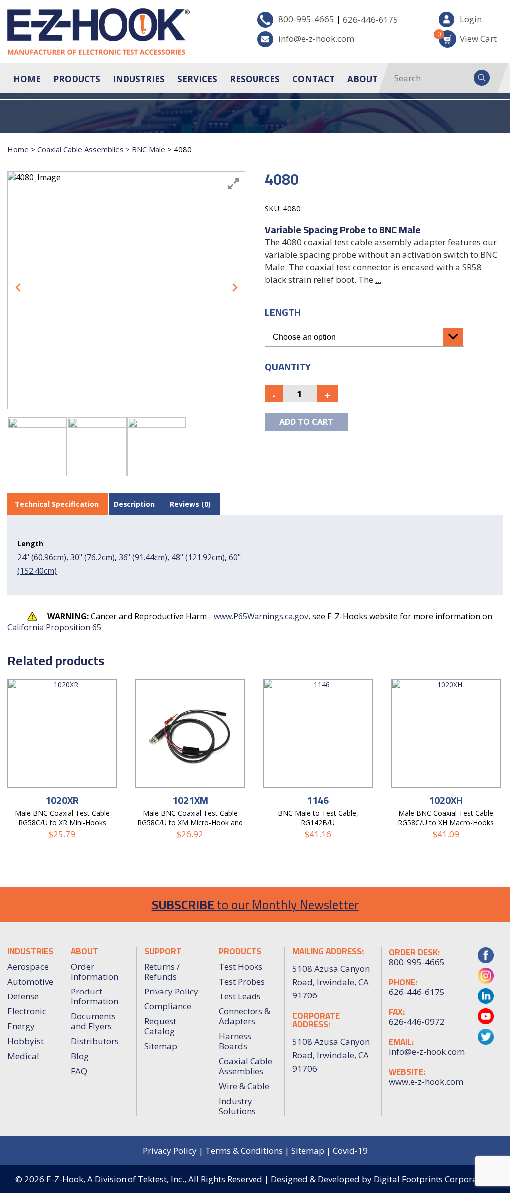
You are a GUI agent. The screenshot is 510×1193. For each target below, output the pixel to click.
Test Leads (240, 996)
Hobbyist (25, 1041)
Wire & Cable (244, 1086)
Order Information (94, 971)
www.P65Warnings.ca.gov (261, 616)
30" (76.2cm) (92, 557)
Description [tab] (134, 504)
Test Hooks (240, 966)
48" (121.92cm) (198, 557)
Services (197, 79)
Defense (23, 996)
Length (283, 312)
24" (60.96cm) (41, 557)
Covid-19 (350, 1150)
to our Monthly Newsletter (255, 904)
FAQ (79, 1071)
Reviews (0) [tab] (190, 504)
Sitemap (160, 1046)
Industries (139, 79)
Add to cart (306, 421)
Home (27, 79)
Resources (255, 79)
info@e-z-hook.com (316, 38)
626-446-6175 (370, 19)
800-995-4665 (306, 19)
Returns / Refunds (162, 971)
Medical (23, 1056)
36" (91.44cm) (143, 557)
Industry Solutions (237, 1106)
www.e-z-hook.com (425, 1082)
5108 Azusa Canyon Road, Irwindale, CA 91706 (331, 1055)
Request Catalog (160, 1026)
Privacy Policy (171, 991)
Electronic (26, 1011)
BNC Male (148, 149)
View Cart (468, 37)
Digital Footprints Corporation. (434, 1179)
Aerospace (28, 966)
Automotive (30, 981)
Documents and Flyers (93, 1021)
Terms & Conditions (244, 1150)
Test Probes (242, 981)
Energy (21, 1026)
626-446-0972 (417, 1022)
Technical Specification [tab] (57, 504)
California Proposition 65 (54, 627)
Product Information (94, 996)
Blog (80, 1056)
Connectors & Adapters (244, 1016)
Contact (313, 79)
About (362, 79)
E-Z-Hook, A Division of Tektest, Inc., (116, 1179)
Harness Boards (235, 1041)
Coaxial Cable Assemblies (80, 149)
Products (76, 79)
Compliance (167, 1006)
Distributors (95, 1041)
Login (471, 19)
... (378, 279)
